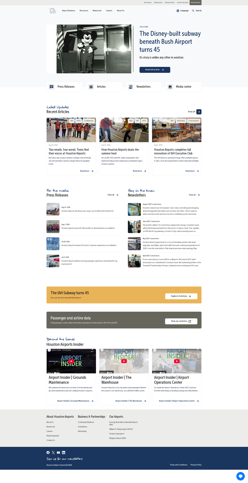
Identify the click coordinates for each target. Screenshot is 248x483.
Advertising (82, 431)
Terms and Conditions (178, 465)
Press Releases (66, 86)
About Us (120, 11)
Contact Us (51, 440)
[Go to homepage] (52, 10)
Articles (101, 86)
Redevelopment (53, 436)
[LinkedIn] (63, 453)
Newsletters (144, 86)
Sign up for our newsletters (64, 459)
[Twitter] (53, 453)
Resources (84, 11)
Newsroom (97, 11)
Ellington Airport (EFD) (117, 438)
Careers (109, 11)
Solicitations (82, 427)
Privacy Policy (196, 465)
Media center (183, 86)
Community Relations (86, 422)
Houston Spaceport (116, 434)
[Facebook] (48, 453)
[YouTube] (58, 453)
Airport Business (68, 11)
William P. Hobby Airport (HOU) (121, 429)
